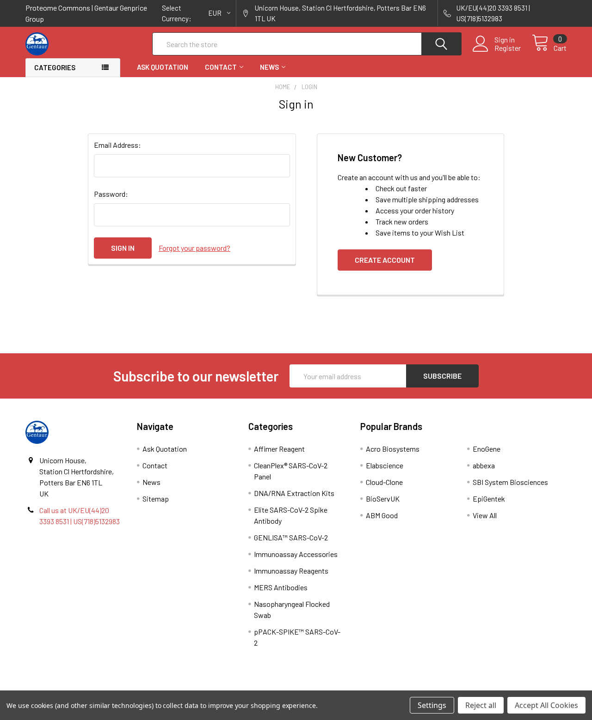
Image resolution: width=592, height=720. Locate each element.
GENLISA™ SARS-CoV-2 (291, 537)
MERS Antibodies (281, 587)
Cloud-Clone (384, 482)
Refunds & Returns (364, 687)
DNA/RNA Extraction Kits (294, 493)
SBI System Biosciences (510, 482)
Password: (111, 193)
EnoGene (486, 448)
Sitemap (155, 498)
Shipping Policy (228, 687)
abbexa (484, 465)
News (269, 67)
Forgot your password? (194, 247)
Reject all (480, 705)
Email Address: (117, 144)
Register (507, 48)
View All (485, 515)
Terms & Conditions (93, 687)
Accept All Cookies (546, 705)
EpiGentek (489, 498)
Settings (432, 705)
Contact (221, 67)
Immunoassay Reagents (291, 570)
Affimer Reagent (279, 448)
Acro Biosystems (392, 448)
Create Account (385, 259)
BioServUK (383, 498)
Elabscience (384, 465)
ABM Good (382, 515)
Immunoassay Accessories (296, 554)
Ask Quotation (162, 67)
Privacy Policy (499, 687)
